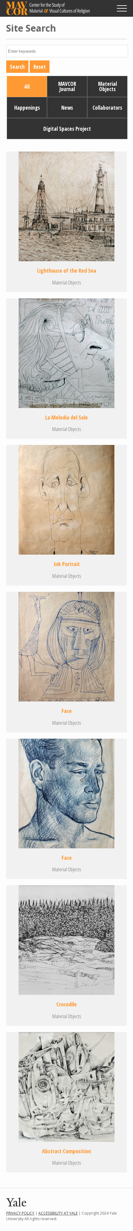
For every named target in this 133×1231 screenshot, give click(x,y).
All (27, 86)
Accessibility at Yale (58, 1213)
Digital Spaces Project (67, 128)
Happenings (27, 107)
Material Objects (107, 86)
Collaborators (107, 107)
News (67, 107)
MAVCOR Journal (67, 86)
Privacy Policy (20, 1213)
